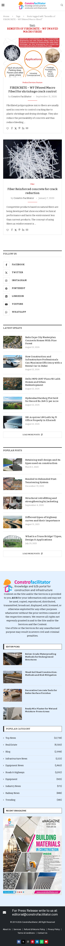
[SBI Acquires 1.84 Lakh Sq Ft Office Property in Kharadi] (12, 422)
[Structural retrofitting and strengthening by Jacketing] (12, 503)
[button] (7, 856)
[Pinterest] (32, 942)
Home (6, 16)
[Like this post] (7, 128)
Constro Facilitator (21, 96)
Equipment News (34, 765)
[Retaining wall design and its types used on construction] (12, 464)
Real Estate (34, 744)
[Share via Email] (27, 128)
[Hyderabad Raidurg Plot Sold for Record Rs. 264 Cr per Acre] (12, 403)
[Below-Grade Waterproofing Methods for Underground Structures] (12, 659)
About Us (7, 929)
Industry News (34, 786)
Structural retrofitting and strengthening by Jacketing (41, 500)
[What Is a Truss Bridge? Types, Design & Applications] (12, 541)
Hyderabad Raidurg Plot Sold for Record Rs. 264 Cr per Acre (41, 400)
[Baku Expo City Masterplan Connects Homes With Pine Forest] (12, 342)
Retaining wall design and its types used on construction (42, 461)
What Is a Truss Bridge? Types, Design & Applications (43, 538)
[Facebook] (19, 942)
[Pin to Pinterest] (19, 128)
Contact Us (42, 933)
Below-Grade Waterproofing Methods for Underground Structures (40, 657)
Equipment (34, 779)
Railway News (34, 793)
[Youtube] (46, 942)
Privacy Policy (54, 929)
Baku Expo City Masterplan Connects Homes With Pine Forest (40, 340)
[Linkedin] (37, 942)
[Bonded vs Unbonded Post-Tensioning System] (12, 483)
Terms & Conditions (26, 933)
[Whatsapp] (42, 942)
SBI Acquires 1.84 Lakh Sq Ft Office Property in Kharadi (41, 419)
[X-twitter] (23, 942)
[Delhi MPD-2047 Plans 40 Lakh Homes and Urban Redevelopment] (12, 383)
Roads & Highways (34, 772)
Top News (34, 738)
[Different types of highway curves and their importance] (12, 522)
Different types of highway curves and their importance (42, 519)
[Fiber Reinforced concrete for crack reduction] (32, 159)
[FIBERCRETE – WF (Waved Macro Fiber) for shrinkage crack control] (32, 57)
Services (17, 929)
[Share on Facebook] (12, 128)
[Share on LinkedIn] (23, 128)
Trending (34, 800)
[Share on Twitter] (16, 128)
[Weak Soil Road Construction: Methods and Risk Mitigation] (12, 677)
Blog (34, 751)
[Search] (61, 5)
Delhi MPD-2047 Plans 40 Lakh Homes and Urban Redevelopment (42, 382)
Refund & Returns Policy (34, 929)
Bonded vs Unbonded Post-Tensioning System (41, 481)
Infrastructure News (34, 758)
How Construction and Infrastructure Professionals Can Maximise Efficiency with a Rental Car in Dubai (43, 361)
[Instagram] (28, 942)
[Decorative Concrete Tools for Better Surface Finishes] (12, 695)
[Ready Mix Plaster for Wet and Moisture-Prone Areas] (12, 713)
